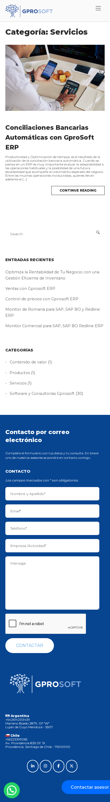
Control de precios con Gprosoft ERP (41, 299)
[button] (12, 790)
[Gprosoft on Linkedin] (32, 766)
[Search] (98, 232)
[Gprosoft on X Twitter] (71, 766)
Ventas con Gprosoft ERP (30, 288)
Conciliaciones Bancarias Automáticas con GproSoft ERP (49, 137)
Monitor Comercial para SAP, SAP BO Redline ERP (54, 325)
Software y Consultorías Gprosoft (42, 393)
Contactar (29, 645)
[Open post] (55, 78)
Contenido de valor (28, 362)
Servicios (18, 383)
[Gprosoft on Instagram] (45, 766)
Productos (20, 372)
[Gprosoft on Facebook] (58, 766)
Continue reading (78, 190)
